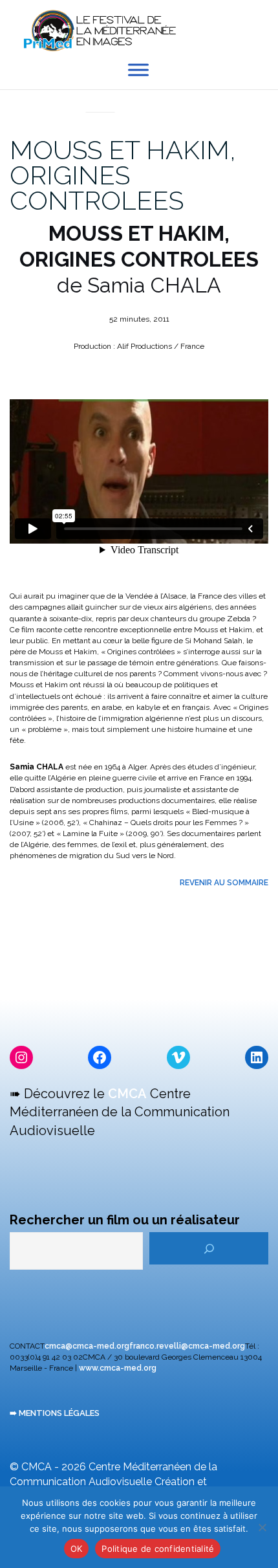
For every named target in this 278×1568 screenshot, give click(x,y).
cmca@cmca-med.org (87, 1346)
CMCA (127, 1093)
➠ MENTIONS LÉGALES (55, 1413)
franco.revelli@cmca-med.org (187, 1346)
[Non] (261, 1527)
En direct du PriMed (100, 97)
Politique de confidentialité (158, 1548)
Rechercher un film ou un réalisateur (125, 1220)
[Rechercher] (208, 1248)
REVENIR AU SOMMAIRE (224, 882)
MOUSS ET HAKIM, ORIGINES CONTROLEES (123, 175)
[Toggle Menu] (138, 70)
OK (76, 1548)
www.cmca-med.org (117, 1368)
